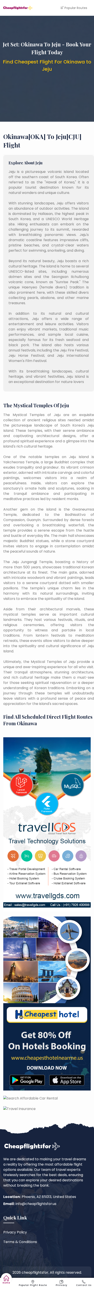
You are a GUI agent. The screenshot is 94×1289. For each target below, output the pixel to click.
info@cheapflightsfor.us (36, 1203)
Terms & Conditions (20, 1241)
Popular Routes (75, 8)
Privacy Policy (15, 1232)
